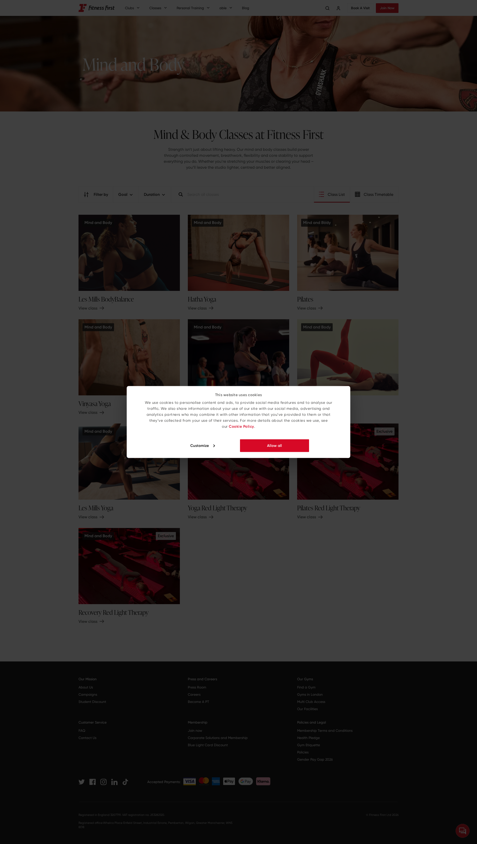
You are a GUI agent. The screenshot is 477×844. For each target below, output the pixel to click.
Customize (199, 445)
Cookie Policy (241, 426)
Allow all (274, 445)
